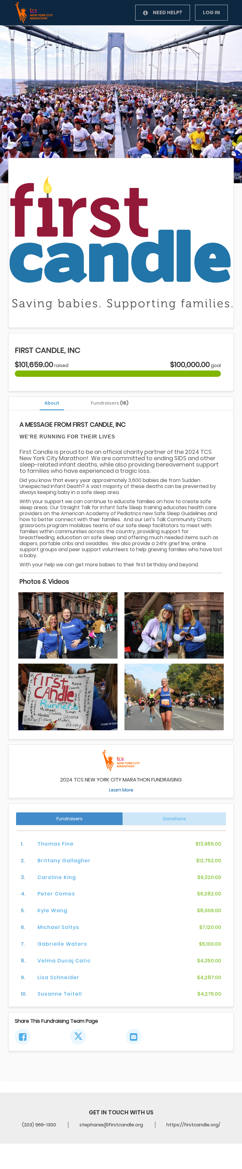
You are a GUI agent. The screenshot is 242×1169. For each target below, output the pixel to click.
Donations (174, 819)
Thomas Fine (55, 843)
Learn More (121, 790)
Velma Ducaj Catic (64, 960)
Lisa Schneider (58, 977)
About (51, 403)
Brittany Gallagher (64, 860)
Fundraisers (110, 403)
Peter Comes (56, 893)
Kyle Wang (52, 910)
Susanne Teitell (59, 993)
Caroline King (56, 877)
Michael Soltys (58, 927)
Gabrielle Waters (62, 944)
